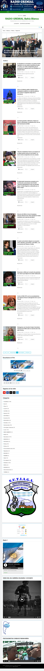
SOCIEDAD (6, 467)
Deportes (5, 413)
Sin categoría (6, 460)
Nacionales (11, 75)
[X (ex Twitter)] (14, 392)
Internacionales (7, 425)
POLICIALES (6, 441)
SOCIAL (5, 465)
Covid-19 (5, 408)
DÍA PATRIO (6, 415)
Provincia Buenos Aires (8, 448)
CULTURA (5, 411)
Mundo (5, 434)
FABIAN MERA (7, 55)
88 (22, 352)
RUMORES (6, 455)
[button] (22, 599)
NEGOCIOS (6, 439)
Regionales (6, 450)
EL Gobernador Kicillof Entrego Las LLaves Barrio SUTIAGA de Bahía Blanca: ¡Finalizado (21, 52)
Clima (5, 406)
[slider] (21, 617)
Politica (5, 76)
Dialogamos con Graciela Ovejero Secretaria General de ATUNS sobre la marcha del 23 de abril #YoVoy (28, 328)
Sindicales (10, 102)
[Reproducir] (4, 617)
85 (14, 352)
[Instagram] (10, 392)
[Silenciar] (37, 617)
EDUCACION (11, 336)
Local (11, 47)
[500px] (17, 392)
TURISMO (5, 472)
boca (5, 403)
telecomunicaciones (8, 469)
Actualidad (6, 47)
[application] (22, 599)
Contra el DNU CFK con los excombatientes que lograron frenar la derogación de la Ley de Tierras (29, 297)
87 (19, 352)
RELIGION (5, 453)
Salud (5, 458)
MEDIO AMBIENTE (7, 432)
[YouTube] (4, 392)
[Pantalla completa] (39, 617)
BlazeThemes (15, 666)
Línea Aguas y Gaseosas (8, 427)
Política (5, 446)
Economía (6, 418)
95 (27, 352)
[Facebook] (7, 392)
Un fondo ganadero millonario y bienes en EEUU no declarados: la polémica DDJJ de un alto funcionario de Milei (28, 122)
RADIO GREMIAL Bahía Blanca (22, 18)
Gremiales (6, 422)
